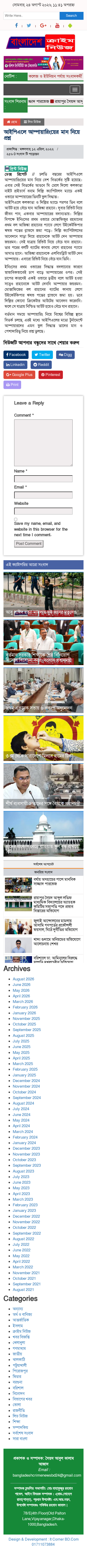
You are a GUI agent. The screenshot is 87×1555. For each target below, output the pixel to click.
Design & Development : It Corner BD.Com (44, 1539)
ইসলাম (18, 1326)
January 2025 (24, 1075)
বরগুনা (17, 1382)
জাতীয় (17, 1354)
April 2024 (21, 1126)
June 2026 (21, 984)
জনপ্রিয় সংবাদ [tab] (43, 872)
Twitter (44, 354)
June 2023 (21, 1182)
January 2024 (24, 1143)
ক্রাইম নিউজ (22, 1331)
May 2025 (21, 1052)
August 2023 (23, 1171)
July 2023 (21, 1177)
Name (20, 471)
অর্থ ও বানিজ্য (22, 1314)
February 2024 (25, 1137)
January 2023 (24, 1210)
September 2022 (27, 1233)
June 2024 (21, 1114)
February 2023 (25, 1205)
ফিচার (17, 1376)
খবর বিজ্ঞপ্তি (21, 1337)
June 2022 (21, 1250)
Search (71, 15)
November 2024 (26, 1086)
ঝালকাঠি (19, 1359)
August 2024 (23, 1103)
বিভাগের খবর (22, 1399)
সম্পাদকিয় (20, 1427)
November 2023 (26, 1154)
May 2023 (21, 1188)
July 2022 (21, 1244)
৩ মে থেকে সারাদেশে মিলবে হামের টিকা (39, 756)
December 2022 (26, 1216)
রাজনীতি (19, 1410)
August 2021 (23, 1289)
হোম (13, 122)
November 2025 (26, 1018)
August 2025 (23, 1035)
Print (14, 384)
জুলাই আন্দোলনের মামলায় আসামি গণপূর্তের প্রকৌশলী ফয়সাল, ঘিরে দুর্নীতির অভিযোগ (56, 925)
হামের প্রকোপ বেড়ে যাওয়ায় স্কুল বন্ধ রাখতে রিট (42, 849)
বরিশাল (18, 1388)
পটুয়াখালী (20, 1365)
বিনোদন (19, 1393)
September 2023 (27, 1165)
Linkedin (17, 364)
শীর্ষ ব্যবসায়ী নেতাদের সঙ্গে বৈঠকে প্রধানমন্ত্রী (43, 804)
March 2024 (23, 1131)
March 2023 (23, 1199)
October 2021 (24, 1278)
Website (21, 503)
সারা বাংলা (20, 1438)
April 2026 (21, 996)
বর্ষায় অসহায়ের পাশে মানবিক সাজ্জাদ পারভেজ (55, 882)
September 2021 (27, 1284)
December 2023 (26, 1148)
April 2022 (21, 1261)
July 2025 (21, 1041)
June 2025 (21, 1046)
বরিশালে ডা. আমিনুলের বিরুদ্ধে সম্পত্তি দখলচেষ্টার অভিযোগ (55, 960)
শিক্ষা (16, 1421)
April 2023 (21, 1193)
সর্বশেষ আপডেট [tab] (43, 864)
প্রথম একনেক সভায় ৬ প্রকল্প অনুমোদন (39, 708)
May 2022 (21, 1256)
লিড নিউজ (34, 122)
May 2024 (21, 1120)
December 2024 (26, 1080)
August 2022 (23, 1239)
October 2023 (24, 1160)
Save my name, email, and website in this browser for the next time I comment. (41, 529)
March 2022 (23, 1267)
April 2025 (21, 1058)
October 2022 (24, 1227)
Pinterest (52, 374)
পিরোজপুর (20, 1371)
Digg (67, 354)
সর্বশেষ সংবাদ (23, 1433)
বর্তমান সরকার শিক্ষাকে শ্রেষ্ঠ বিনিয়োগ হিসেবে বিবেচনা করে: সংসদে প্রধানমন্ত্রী (38, 657)
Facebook (17, 354)
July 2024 (21, 1109)
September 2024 (27, 1097)
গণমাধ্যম (19, 1348)
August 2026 (23, 979)
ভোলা (17, 1405)
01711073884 (43, 1544)
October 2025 (24, 1024)
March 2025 (23, 1063)
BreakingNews (63, 1549)
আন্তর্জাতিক (21, 1320)
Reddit (43, 364)
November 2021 (26, 1273)
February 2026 (25, 1007)
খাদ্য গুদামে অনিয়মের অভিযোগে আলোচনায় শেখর (57, 942)
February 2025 (25, 1069)
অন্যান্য (18, 1309)
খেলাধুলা (19, 1342)
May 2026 (21, 990)
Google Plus (21, 374)
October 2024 (24, 1092)
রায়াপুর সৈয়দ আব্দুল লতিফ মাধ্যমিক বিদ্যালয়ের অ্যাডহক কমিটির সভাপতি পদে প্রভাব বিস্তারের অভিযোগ (54, 904)
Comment (24, 415)
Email (20, 487)
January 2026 (24, 1013)
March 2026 (23, 1001)
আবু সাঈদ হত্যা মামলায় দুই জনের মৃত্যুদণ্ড (41, 612)
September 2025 (27, 1029)
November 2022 (26, 1222)
